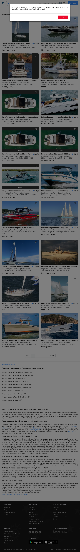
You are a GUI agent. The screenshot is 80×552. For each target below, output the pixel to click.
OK (63, 17)
